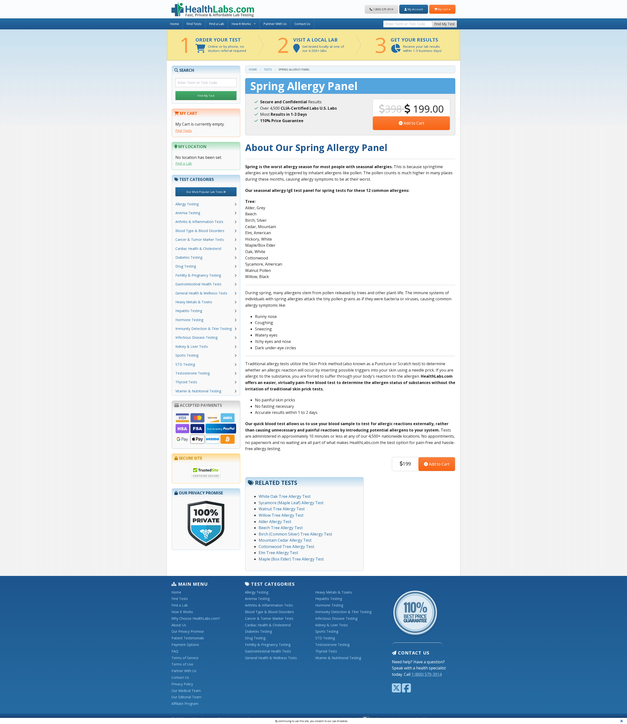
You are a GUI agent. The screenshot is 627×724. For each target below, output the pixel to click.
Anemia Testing (187, 212)
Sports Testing (186, 355)
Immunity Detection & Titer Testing (203, 328)
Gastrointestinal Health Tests (198, 284)
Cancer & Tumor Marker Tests (199, 239)
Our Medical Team (186, 691)
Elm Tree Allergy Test (278, 552)
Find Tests (194, 24)
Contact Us (302, 24)
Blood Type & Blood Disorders (199, 230)
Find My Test (444, 24)
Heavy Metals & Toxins (193, 302)
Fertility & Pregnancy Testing (198, 275)
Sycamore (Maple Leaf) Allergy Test (291, 502)
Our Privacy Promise (187, 632)
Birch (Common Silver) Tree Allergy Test (295, 534)
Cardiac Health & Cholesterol (198, 248)
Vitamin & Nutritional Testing (198, 391)
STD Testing (185, 364)
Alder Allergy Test (275, 521)
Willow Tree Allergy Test (281, 515)
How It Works (241, 24)
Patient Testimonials (187, 638)
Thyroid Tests (186, 382)
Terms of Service (184, 658)
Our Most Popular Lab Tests (204, 192)
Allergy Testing (187, 204)
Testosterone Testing (192, 373)
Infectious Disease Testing (196, 337)
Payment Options (185, 645)
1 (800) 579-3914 (382, 9)
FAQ (174, 651)
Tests (268, 69)
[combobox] (407, 22)
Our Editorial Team (186, 697)
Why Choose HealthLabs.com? (195, 619)
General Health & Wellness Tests (201, 293)
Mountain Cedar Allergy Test (285, 540)
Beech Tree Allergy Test (281, 527)
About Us (178, 625)
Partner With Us (275, 24)
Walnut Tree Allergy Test (282, 509)
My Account (415, 9)
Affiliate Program (184, 704)
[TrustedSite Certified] (206, 472)
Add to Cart (413, 123)
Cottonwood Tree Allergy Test (286, 546)
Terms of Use (182, 664)
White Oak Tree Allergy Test (285, 496)
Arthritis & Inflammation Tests (199, 221)
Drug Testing (185, 266)
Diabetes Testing (188, 257)
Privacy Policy (182, 684)
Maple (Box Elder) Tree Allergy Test (291, 559)
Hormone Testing (189, 319)
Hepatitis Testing (188, 310)
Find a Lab (216, 24)
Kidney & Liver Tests (191, 346)
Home (174, 24)
